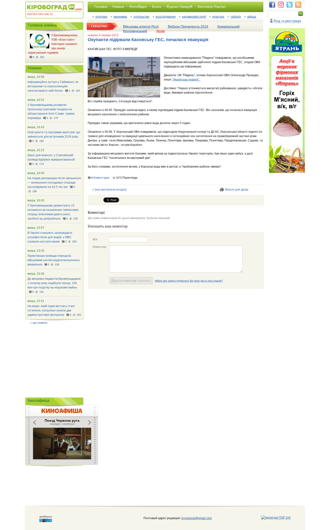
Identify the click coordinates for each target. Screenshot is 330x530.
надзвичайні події (194, 16)
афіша (251, 16)
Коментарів (101, 177)
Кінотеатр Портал (211, 6)
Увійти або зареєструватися (172, 280)
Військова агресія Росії (141, 26)
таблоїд (235, 16)
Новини (118, 6)
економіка (120, 16)
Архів (160, 31)
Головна (100, 6)
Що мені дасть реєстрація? (206, 280)
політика (101, 16)
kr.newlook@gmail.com (191, 518)
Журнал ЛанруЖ (179, 6)
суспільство (141, 16)
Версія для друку (236, 189)
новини (93, 35)
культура (218, 16)
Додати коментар (131, 280)
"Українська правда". (186, 79)
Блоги (156, 6)
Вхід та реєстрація (287, 21)
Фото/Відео (138, 6)
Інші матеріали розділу (111, 189)
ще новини (40, 322)
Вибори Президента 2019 (188, 26)
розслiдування (166, 16)
